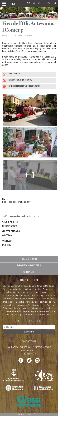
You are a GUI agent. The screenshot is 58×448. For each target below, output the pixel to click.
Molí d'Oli (6, 245)
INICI (12, 3)
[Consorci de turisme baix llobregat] (44, 375)
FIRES (29, 35)
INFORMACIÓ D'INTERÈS (29, 265)
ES (34, 2)
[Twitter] (29, 360)
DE (49, 2)
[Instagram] (37, 360)
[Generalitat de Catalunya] (44, 388)
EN (39, 2)
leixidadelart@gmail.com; (20, 79)
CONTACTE (29, 271)
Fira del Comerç (9, 225)
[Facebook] (20, 360)
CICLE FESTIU (16, 35)
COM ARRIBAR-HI (29, 259)
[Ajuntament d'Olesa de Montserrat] (13, 375)
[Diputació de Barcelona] (14, 388)
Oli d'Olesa (7, 235)
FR (44, 2)
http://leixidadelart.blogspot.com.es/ (25, 86)
